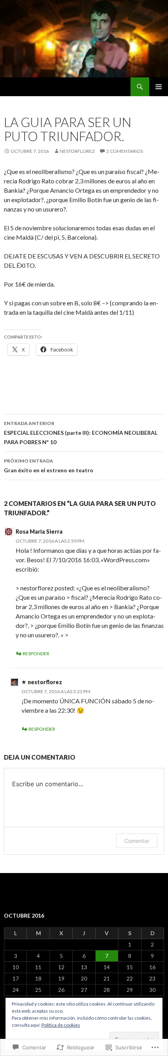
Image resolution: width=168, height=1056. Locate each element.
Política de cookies (60, 1025)
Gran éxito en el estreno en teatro (48, 465)
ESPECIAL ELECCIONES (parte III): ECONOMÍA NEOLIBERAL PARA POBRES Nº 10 (80, 432)
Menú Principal (158, 86)
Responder (36, 653)
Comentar (136, 840)
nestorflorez (77, 151)
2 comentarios (124, 151)
